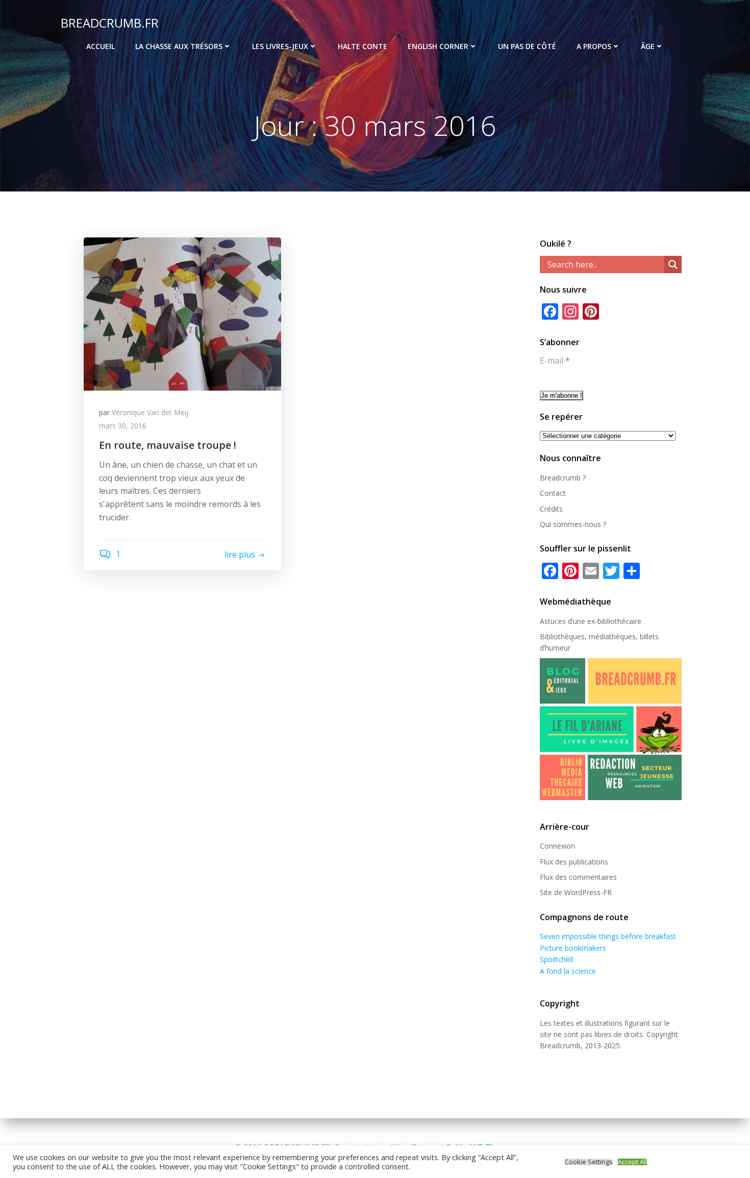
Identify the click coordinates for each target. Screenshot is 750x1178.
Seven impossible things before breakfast (608, 936)
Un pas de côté (527, 46)
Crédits (551, 509)
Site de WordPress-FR (576, 892)
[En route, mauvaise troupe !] (182, 313)
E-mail (555, 360)
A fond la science (568, 971)
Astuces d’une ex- (568, 621)
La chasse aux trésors (178, 46)
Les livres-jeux (280, 46)
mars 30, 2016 (122, 425)
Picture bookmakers (573, 948)
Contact (553, 493)
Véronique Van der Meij (150, 412)
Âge (648, 46)
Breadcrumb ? (563, 478)
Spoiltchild (556, 959)
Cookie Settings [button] (589, 1162)
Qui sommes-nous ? (573, 524)
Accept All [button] (632, 1162)
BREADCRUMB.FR (110, 22)
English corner (438, 46)
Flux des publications (574, 862)
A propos (594, 46)
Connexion (557, 846)
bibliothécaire (619, 621)
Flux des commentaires (578, 877)
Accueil (100, 46)
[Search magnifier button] (673, 264)
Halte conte (362, 46)
